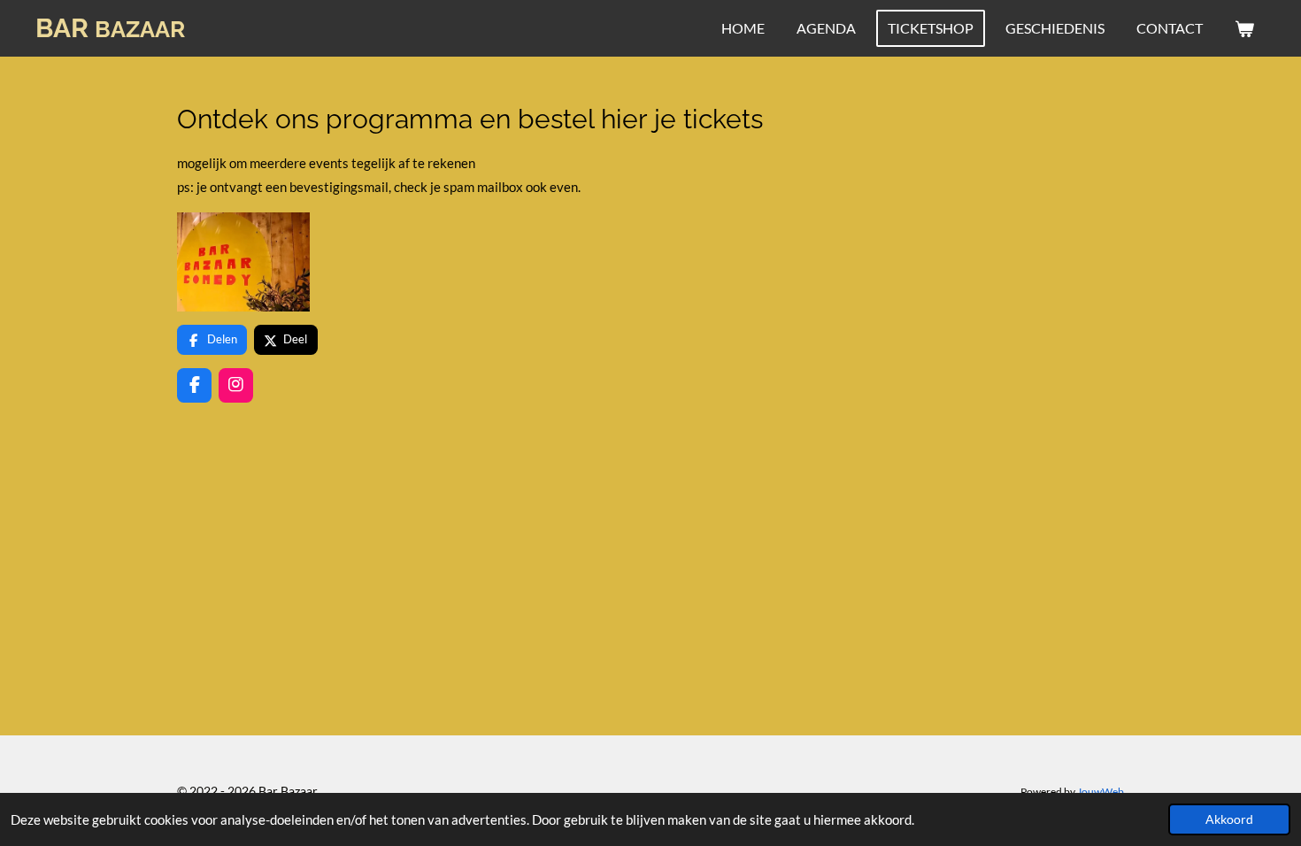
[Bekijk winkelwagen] (1244, 28)
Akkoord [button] (1229, 819)
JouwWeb (1100, 791)
